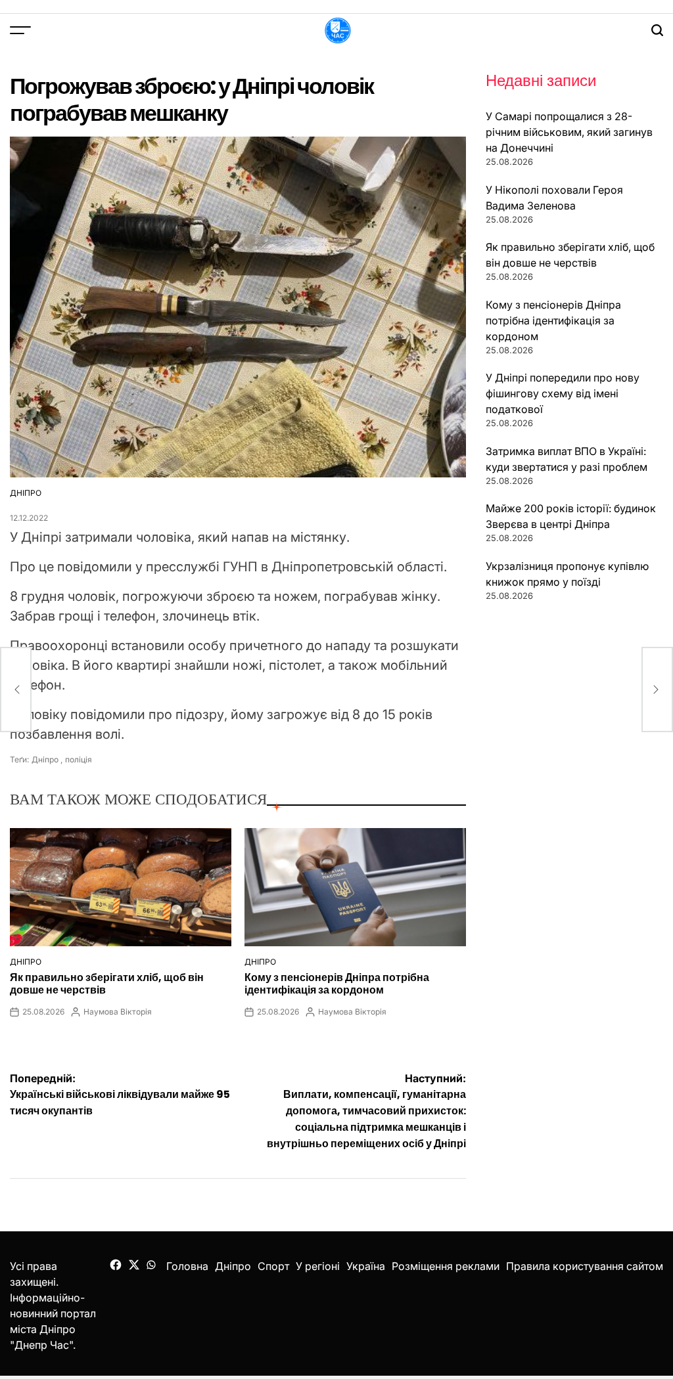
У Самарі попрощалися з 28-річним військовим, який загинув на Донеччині (569, 132)
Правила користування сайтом (584, 1266)
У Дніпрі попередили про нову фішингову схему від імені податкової (562, 393)
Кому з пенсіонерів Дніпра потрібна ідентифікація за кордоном (336, 983)
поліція (78, 759)
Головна (187, 1266)
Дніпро (25, 493)
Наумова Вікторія (117, 1012)
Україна (365, 1266)
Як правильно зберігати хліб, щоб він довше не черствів (107, 983)
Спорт (273, 1266)
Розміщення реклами (445, 1266)
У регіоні (318, 1266)
